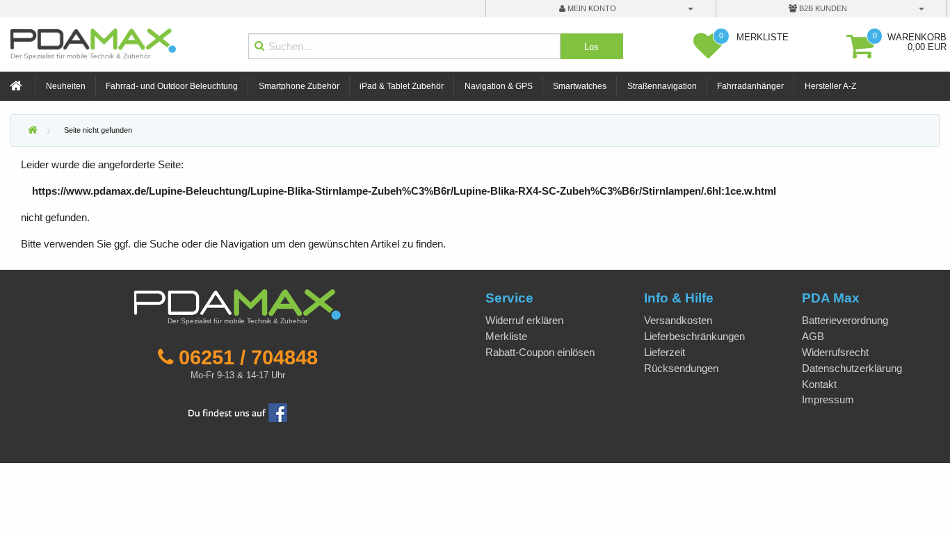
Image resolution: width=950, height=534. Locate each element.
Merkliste (506, 336)
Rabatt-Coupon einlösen (540, 352)
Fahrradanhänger (750, 86)
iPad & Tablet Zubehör (402, 86)
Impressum (828, 399)
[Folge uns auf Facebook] (238, 411)
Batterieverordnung (845, 320)
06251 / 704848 (248, 357)
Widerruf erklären (524, 320)
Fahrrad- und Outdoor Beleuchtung (172, 86)
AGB (813, 336)
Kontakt (819, 384)
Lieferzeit (664, 352)
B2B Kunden (822, 8)
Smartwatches (579, 86)
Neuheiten (66, 86)
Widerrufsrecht (835, 352)
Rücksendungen (681, 368)
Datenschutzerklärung (852, 368)
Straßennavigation (662, 86)
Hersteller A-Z (830, 86)
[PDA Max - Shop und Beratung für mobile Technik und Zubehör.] (33, 131)
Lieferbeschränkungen (694, 336)
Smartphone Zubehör (299, 86)
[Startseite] (17, 87)
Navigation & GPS (499, 86)
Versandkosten (678, 320)
